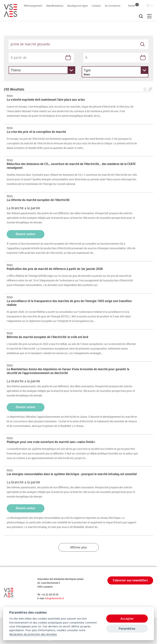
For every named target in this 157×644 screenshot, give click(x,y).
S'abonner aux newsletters (130, 580)
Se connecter (112, 5)
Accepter (127, 618)
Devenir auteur (25, 234)
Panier (133, 5)
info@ (48, 598)
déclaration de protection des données (33, 634)
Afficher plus (78, 547)
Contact (96, 5)
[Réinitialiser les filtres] (146, 89)
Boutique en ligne (77, 5)
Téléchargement (33, 5)
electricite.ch (57, 598)
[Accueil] (10, 15)
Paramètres (127, 628)
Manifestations (54, 5)
